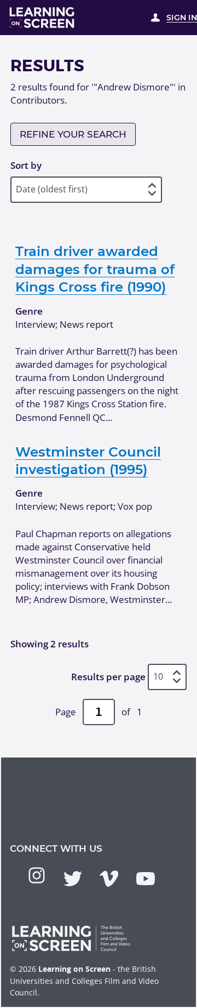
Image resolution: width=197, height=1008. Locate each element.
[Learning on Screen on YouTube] (145, 878)
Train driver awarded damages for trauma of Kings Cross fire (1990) (95, 269)
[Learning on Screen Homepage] (42, 18)
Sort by (26, 165)
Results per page (108, 676)
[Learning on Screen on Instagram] (36, 875)
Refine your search (73, 134)
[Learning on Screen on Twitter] (72, 878)
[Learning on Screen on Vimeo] (109, 878)
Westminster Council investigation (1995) (88, 460)
